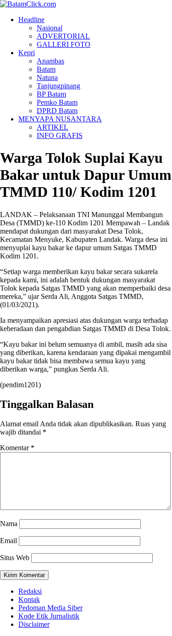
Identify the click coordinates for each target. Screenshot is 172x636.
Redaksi (30, 591)
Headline (31, 19)
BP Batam (51, 94)
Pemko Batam (57, 102)
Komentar (17, 448)
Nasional (49, 28)
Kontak (29, 599)
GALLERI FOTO (63, 44)
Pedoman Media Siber (50, 608)
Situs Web (14, 558)
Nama (8, 523)
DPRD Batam (57, 111)
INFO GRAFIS (60, 135)
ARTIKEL (52, 127)
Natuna (47, 77)
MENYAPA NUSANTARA (60, 119)
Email (8, 540)
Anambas (50, 61)
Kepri (26, 53)
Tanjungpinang (58, 86)
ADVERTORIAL (63, 36)
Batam (46, 69)
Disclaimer (34, 624)
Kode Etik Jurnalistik (48, 616)
